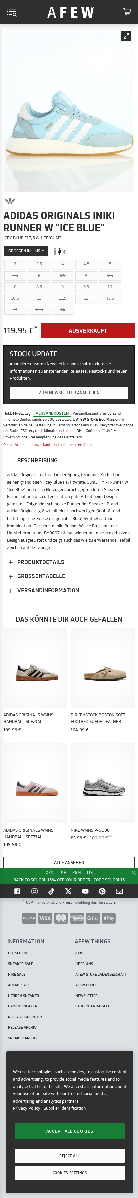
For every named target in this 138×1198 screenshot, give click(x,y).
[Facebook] (18, 891)
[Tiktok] (52, 891)
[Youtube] (86, 891)
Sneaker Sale (20, 963)
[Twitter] (69, 891)
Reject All (69, 1155)
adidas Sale (19, 985)
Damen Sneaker (22, 1006)
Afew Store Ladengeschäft (101, 974)
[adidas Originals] (10, 200)
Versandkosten (52, 413)
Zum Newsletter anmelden (69, 392)
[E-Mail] (120, 891)
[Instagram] (35, 891)
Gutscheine (18, 953)
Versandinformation (47, 590)
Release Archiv (22, 1027)
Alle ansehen (69, 862)
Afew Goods (86, 985)
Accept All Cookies (69, 1131)
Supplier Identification (65, 1108)
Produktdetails (40, 561)
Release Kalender (25, 1017)
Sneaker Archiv (23, 1038)
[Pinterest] (103, 891)
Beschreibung (37, 460)
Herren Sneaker (23, 995)
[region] (69, 1122)
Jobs (79, 953)
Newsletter (86, 995)
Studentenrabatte (93, 1006)
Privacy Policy (26, 1108)
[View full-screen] (126, 36)
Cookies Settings (70, 1172)
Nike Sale (16, 974)
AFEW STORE (70, 12)
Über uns (84, 963)
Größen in (24, 250)
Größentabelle (40, 575)
